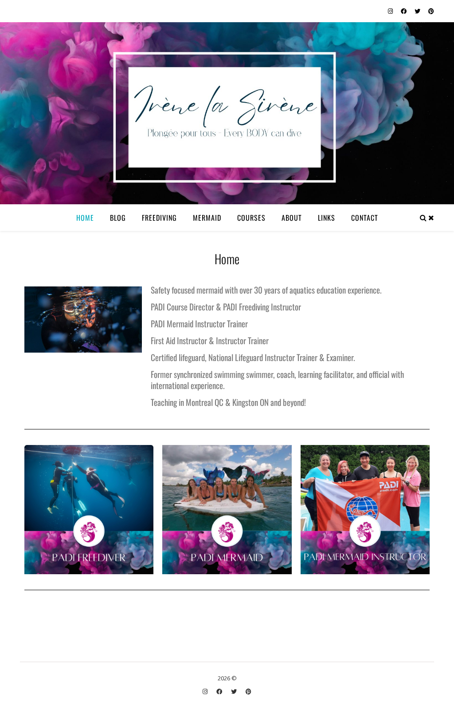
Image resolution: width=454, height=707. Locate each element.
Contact (364, 217)
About (292, 217)
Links (326, 217)
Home (85, 217)
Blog (118, 217)
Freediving (159, 217)
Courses (251, 217)
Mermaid (207, 217)
